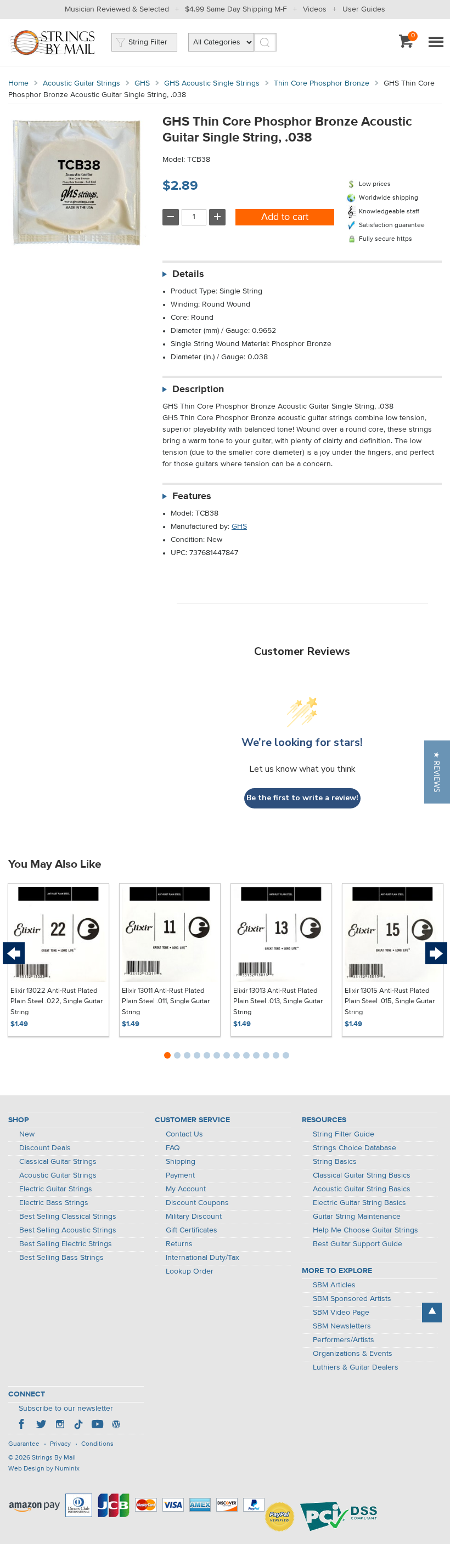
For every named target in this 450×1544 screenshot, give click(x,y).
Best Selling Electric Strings (65, 1244)
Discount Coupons (197, 1203)
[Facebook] (22, 1425)
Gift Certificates (191, 1230)
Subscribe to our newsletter (66, 1408)
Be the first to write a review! (302, 798)
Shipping (180, 1162)
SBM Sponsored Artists (352, 1299)
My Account (186, 1189)
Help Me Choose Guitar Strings (365, 1230)
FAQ (173, 1148)
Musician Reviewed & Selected (117, 9)
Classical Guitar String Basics (361, 1175)
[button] (437, 772)
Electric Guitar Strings (55, 1189)
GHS (142, 83)
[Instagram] (60, 1425)
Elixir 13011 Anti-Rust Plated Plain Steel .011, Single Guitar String (166, 1001)
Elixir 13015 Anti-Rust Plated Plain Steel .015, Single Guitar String (390, 1001)
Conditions (97, 1444)
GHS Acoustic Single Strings (212, 83)
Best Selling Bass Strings (61, 1258)
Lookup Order (189, 1271)
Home (18, 83)
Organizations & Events (352, 1354)
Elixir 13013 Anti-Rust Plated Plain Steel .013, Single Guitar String (278, 1001)
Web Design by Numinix (44, 1469)
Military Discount (194, 1216)
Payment (180, 1175)
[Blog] (116, 1425)
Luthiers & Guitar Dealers (355, 1367)
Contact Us (184, 1134)
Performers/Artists (343, 1340)
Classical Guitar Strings (58, 1162)
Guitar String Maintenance (357, 1216)
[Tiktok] (78, 1425)
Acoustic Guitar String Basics (361, 1189)
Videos (315, 9)
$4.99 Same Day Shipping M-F (236, 9)
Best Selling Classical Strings (67, 1216)
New (27, 1134)
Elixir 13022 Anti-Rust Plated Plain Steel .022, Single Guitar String (56, 1001)
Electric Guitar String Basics (359, 1203)
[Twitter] (41, 1425)
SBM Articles (334, 1285)
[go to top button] (432, 1312)
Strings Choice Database (354, 1148)
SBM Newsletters (342, 1326)
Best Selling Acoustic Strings (67, 1230)
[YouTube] (97, 1425)
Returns (179, 1244)
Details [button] (188, 274)
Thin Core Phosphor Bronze (321, 83)
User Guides (363, 9)
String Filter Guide (343, 1134)
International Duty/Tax (202, 1258)
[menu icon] (435, 43)
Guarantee (24, 1444)
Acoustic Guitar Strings (81, 83)
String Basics (335, 1162)
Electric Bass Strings (53, 1203)
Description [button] (198, 389)
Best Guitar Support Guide (357, 1244)
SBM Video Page (341, 1312)
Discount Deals (45, 1148)
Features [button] (191, 496)
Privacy (60, 1444)
